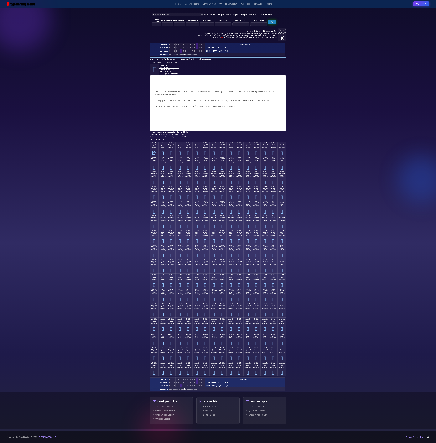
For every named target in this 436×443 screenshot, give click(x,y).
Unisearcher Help (210, 15)
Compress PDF (209, 406)
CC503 (180, 142)
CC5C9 (231, 318)
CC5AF (282, 289)
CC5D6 (205, 333)
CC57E (273, 245)
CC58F (282, 260)
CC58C (256, 260)
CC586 (205, 260)
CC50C (256, 142)
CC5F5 (197, 362)
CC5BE (273, 303)
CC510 (154, 157)
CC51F (282, 157)
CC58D (265, 260)
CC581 (163, 260)
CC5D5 (197, 333)
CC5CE (273, 318)
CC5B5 (197, 303)
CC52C (256, 172)
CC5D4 (188, 333)
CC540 (154, 201)
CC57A (239, 245)
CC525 (197, 172)
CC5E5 (197, 347)
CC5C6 (205, 318)
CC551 (163, 216)
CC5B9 (231, 303)
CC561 (163, 230)
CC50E (273, 142)
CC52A (239, 172)
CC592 (171, 274)
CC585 (197, 260)
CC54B (248, 201)
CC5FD (265, 362)
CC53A (239, 186)
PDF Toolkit (245, 3)
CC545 (197, 201)
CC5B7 (214, 303)
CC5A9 (231, 289)
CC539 (231, 186)
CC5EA (239, 347)
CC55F (282, 216)
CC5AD (265, 289)
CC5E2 (171, 347)
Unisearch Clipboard (201, 59)
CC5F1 (163, 362)
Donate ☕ (424, 437)
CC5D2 (171, 333)
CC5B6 (205, 303)
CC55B (248, 216)
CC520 (154, 172)
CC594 (188, 274)
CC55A (239, 216)
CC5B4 (188, 303)
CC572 (171, 245)
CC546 (205, 201)
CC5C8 (222, 318)
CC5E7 (214, 347)
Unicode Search (162, 418)
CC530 (154, 186)
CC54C (256, 201)
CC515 (197, 157)
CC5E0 (154, 347)
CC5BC (256, 303)
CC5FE (273, 362)
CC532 (171, 186)
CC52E (273, 172)
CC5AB (248, 289)
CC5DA (239, 333)
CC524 (188, 172)
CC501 (163, 142)
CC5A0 (154, 289)
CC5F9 (231, 362)
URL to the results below (251, 31)
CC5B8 (222, 303)
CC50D (265, 142)
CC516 (205, 157)
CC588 (222, 260)
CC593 (180, 274)
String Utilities (209, 3)
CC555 (197, 216)
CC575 (197, 245)
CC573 (180, 245)
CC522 (171, 172)
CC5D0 (154, 333)
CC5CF (282, 318)
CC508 (222, 142)
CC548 (222, 201)
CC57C (256, 245)
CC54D (265, 201)
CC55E (273, 216)
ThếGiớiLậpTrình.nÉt (47, 437)
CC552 (171, 216)
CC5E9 (231, 347)
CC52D (265, 172)
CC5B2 (171, 303)
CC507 (214, 142)
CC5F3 (180, 362)
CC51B (248, 157)
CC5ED (265, 347)
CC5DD (265, 333)
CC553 (180, 216)
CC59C (256, 274)
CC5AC (256, 289)
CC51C (256, 157)
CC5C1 (163, 318)
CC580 (154, 260)
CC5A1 (163, 289)
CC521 (163, 172)
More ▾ (270, 3)
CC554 (188, 216)
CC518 (222, 157)
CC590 (154, 274)
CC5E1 (163, 347)
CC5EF (282, 347)
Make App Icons (192, 3)
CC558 (222, 216)
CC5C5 (197, 318)
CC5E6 (205, 347)
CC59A (239, 274)
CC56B (248, 230)
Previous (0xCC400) (176, 54)
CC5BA (239, 303)
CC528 (222, 172)
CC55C (256, 216)
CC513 (180, 157)
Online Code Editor (164, 414)
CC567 (214, 230)
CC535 (197, 186)
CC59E (273, 274)
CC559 (231, 216)
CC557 (214, 216)
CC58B (248, 260)
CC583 (180, 260)
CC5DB (248, 333)
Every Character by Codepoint (228, 15)
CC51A (239, 157)
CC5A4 (188, 289)
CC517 (214, 157)
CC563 (180, 230)
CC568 (222, 230)
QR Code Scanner (256, 410)
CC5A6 (205, 289)
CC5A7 (214, 289)
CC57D (265, 245)
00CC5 (154, 142)
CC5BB (248, 303)
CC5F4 (188, 362)
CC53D (265, 186)
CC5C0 (154, 318)
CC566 (205, 230)
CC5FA (239, 362)
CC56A (239, 230)
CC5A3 (180, 289)
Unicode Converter (228, 3)
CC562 (171, 230)
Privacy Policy (412, 437)
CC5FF (282, 362)
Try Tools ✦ (421, 4)
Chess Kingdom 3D (257, 414)
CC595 (197, 274)
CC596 (205, 274)
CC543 (180, 201)
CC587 (214, 260)
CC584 (188, 260)
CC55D (265, 216)
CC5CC (256, 318)
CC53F (282, 186)
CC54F (282, 201)
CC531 (163, 186)
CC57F (282, 245)
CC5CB (248, 318)
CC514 (188, 157)
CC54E (273, 201)
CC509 (231, 142)
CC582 (171, 260)
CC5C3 (180, 318)
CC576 (205, 245)
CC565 (197, 230)
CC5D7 (214, 333)
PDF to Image (208, 414)
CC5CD (265, 318)
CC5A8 (222, 289)
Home (178, 3)
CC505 (197, 142)
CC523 (180, 172)
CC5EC (256, 347)
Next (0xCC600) (191, 54)
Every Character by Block (250, 15)
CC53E (273, 186)
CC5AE (273, 289)
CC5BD (265, 303)
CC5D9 (231, 333)
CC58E (273, 260)
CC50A (239, 142)
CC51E (273, 157)
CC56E (273, 230)
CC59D (265, 274)
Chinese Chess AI (256, 406)
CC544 (188, 201)
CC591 (163, 274)
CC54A (239, 201)
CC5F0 (154, 362)
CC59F (282, 274)
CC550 (154, 216)
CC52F (282, 172)
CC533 (180, 186)
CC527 (214, 172)
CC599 (231, 274)
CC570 (154, 245)
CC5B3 (180, 303)
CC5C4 (188, 318)
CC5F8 (222, 362)
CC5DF (282, 333)
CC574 (188, 245)
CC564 (188, 230)
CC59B (248, 274)
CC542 (171, 201)
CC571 (163, 245)
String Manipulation (165, 410)
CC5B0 (154, 303)
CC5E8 (222, 347)
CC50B (248, 142)
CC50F (282, 142)
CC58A (239, 260)
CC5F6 (205, 362)
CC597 (214, 274)
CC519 (231, 157)
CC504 (188, 142)
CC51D (265, 157)
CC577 (214, 245)
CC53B (248, 186)
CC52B (248, 172)
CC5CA (239, 318)
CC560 (154, 230)
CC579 (231, 245)
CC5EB (248, 347)
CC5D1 (163, 333)
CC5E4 (188, 347)
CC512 (171, 157)
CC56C (256, 230)
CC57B (248, 245)
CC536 (205, 186)
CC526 (205, 172)
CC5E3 (180, 347)
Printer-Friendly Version (158, 139)
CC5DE (273, 333)
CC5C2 (171, 318)
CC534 (188, 186)
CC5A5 (197, 289)
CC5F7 (214, 362)
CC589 (231, 260)
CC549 (231, 201)
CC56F (282, 230)
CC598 (222, 274)
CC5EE (273, 347)
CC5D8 (222, 333)
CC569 (231, 230)
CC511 (163, 157)
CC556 (205, 216)
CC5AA (239, 289)
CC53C (256, 186)
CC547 (214, 201)
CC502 (171, 142)
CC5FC (256, 362)
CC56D (265, 230)
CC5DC (256, 333)
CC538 (222, 186)
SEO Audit (258, 3)
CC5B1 (163, 303)
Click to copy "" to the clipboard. (164, 62)
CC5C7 (214, 318)
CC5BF (282, 303)
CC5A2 (171, 289)
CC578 (222, 245)
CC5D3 (180, 333)
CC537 (214, 186)
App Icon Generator (165, 406)
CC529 (231, 172)
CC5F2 (171, 362)
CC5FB (248, 362)
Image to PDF (208, 410)
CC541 (163, 201)
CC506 (205, 142)
